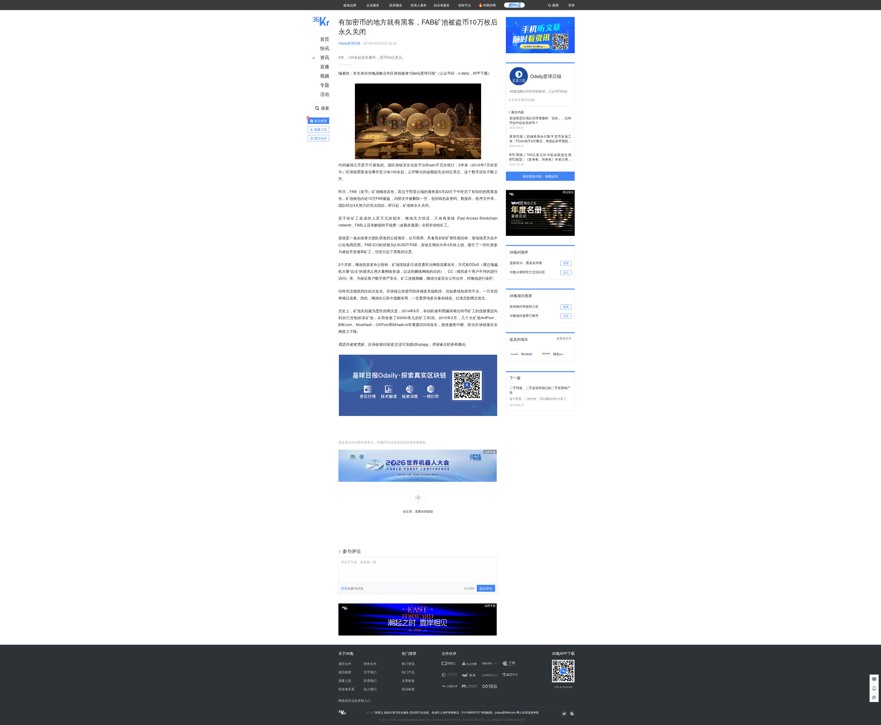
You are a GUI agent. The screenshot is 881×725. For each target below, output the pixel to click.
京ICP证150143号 (473, 720)
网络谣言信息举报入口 (354, 700)
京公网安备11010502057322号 (506, 720)
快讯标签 (408, 689)
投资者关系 (346, 689)
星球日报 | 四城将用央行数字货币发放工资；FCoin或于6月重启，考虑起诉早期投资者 (540, 139)
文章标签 (408, 680)
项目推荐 (344, 672)
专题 (324, 85)
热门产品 (408, 672)
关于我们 (370, 672)
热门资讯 (408, 663)
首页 (324, 39)
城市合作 (344, 663)
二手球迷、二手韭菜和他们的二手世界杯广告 (540, 390)
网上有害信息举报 (528, 712)
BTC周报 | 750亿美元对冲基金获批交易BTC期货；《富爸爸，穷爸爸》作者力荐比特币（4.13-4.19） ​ (540, 157)
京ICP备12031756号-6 (446, 720)
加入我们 (370, 689)
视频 (324, 75)
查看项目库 (564, 338)
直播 (324, 66)
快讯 (324, 48)
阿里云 (379, 712)
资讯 (324, 57)
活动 (324, 94)
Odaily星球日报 (349, 43)
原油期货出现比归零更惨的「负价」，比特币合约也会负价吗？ (540, 120)
